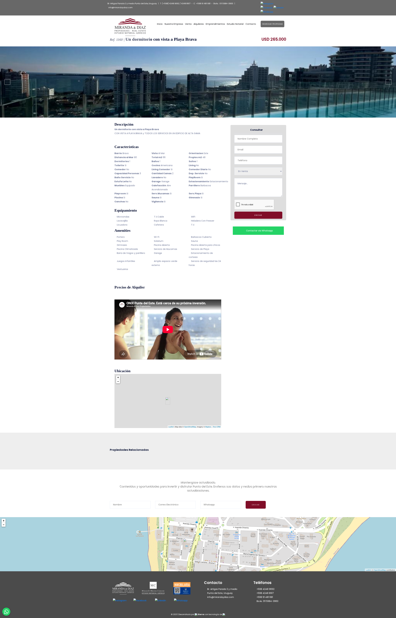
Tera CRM (216, 426)
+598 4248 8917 (265, 593)
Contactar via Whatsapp (259, 230)
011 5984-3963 (226, 3)
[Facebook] (266, 7)
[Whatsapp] (267, 11)
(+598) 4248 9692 (170, 3)
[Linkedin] (279, 7)
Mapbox (208, 426)
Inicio (160, 24)
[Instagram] (267, 3)
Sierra (200, 614)
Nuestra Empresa (174, 24)
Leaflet (171, 426)
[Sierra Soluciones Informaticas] (224, 614)
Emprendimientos (215, 24)
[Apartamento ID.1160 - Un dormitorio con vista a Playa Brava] (198, 82)
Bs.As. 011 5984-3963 (267, 601)
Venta (188, 24)
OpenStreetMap (190, 426)
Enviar (258, 215)
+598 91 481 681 (203, 3)
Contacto (250, 24)
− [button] (118, 381)
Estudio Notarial (235, 24)
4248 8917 (186, 3)
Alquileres (199, 24)
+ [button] (118, 377)
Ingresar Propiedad (272, 24)
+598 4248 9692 (265, 589)
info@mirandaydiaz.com (120, 7)
